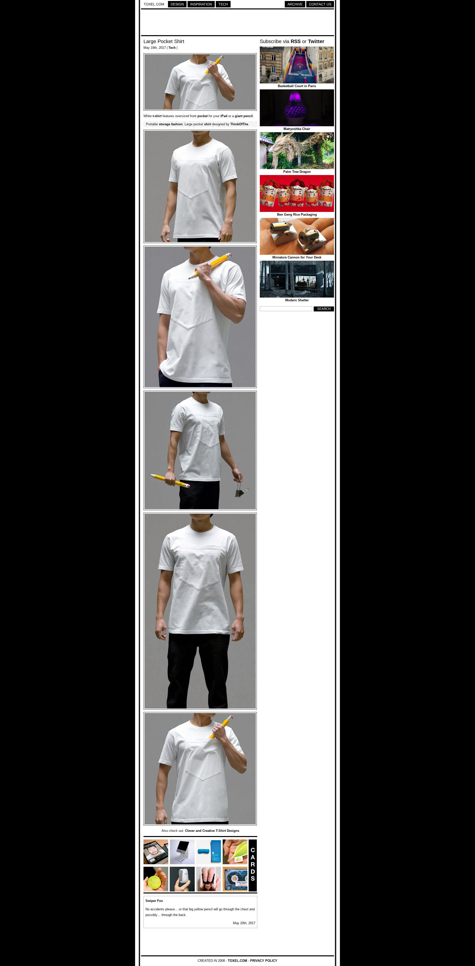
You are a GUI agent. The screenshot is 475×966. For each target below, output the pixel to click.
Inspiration (201, 4)
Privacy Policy (263, 961)
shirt (207, 124)
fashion (177, 124)
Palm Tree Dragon (297, 172)
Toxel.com (154, 4)
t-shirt (157, 116)
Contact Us (320, 4)
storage (164, 124)
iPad (223, 116)
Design (177, 4)
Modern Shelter (297, 300)
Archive (295, 4)
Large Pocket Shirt (163, 41)
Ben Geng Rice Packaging (297, 214)
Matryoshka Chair (297, 129)
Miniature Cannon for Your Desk (296, 257)
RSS (296, 41)
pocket (202, 116)
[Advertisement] (237, 23)
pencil (248, 116)
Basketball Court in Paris (297, 86)
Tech (223, 4)
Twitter (316, 41)
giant (238, 116)
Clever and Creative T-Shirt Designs (212, 831)
